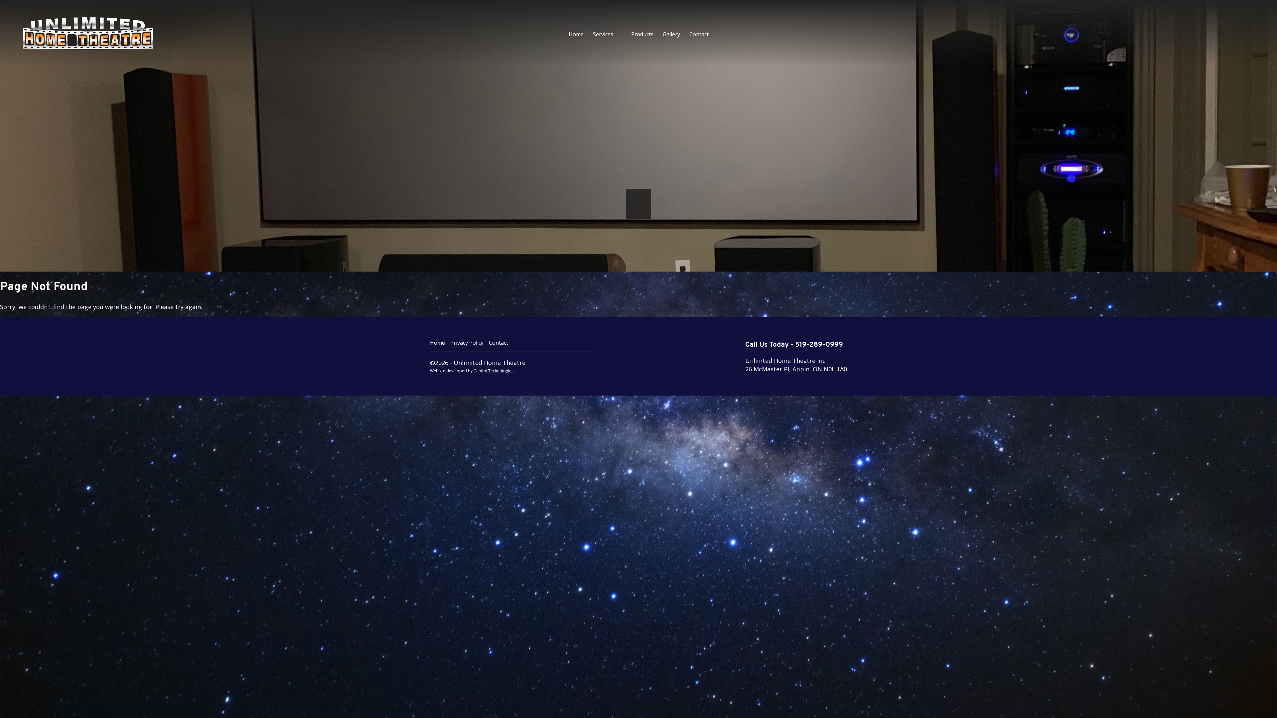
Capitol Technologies (493, 371)
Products (642, 34)
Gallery (671, 34)
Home (576, 34)
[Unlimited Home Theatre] (126, 33)
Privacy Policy (467, 342)
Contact (699, 34)
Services (603, 34)
